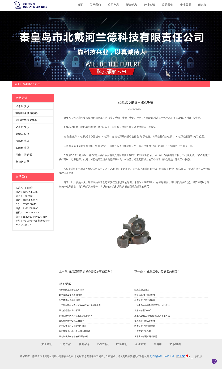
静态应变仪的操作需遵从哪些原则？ (91, 271)
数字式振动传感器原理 (144, 295)
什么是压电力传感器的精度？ (162, 271)
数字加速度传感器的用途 (70, 295)
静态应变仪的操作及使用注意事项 (74, 331)
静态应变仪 (22, 106)
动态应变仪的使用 (142, 331)
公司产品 (113, 4)
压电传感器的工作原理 (69, 310)
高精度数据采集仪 (26, 120)
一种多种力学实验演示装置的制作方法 (152, 305)
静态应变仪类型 (141, 289)
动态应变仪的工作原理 (144, 321)
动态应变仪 (22, 127)
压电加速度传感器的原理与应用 (73, 336)
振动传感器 (22, 147)
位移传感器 (22, 140)
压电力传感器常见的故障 (145, 336)
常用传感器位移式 (142, 310)
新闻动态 (131, 4)
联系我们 (167, 4)
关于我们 (95, 4)
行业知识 (149, 4)
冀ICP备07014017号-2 (162, 356)
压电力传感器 (23, 154)
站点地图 (175, 344)
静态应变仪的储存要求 (144, 326)
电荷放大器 (22, 161)
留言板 (202, 4)
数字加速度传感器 (26, 113)
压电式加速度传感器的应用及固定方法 (152, 315)
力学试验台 (22, 133)
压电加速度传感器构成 (69, 300)
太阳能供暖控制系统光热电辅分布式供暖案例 (80, 305)
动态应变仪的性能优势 (144, 300)
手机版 (198, 356)
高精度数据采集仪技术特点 (71, 289)
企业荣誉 (185, 4)
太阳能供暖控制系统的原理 (71, 321)
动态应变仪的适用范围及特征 (72, 326)
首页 (80, 4)
